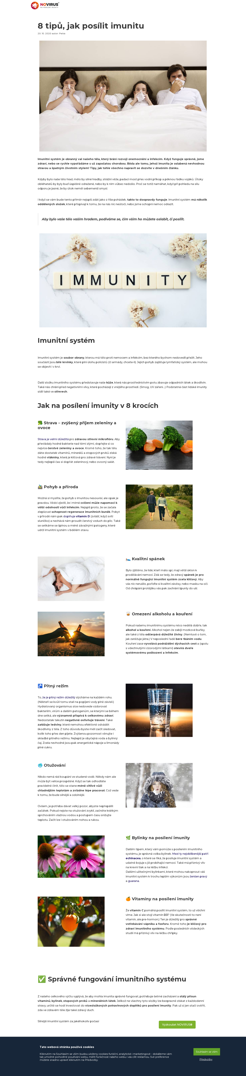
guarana (133, 881)
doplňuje (76, 516)
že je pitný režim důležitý (58, 697)
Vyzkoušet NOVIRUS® (177, 1024)
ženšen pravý (198, 876)
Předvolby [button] (205, 1059)
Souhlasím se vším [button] (207, 1051)
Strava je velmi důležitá (53, 439)
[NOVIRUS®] (46, 5)
